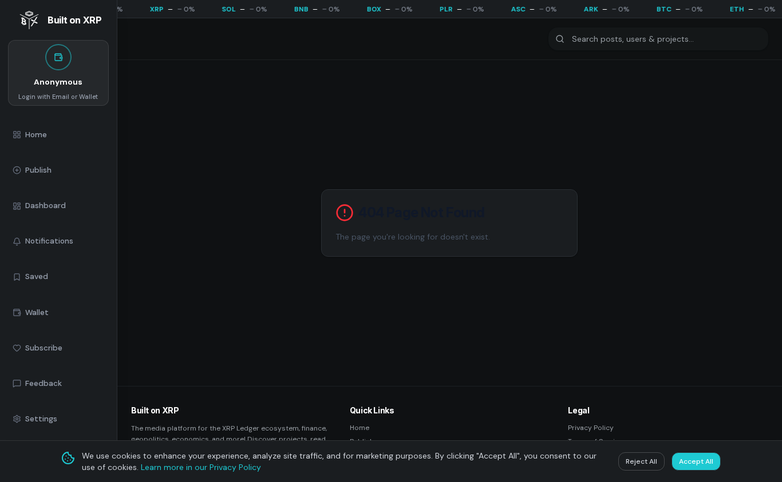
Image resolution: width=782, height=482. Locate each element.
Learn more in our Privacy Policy (201, 467)
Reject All (641, 461)
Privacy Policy (591, 427)
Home (359, 427)
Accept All (696, 461)
